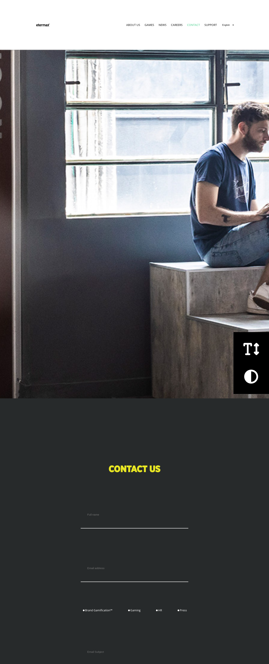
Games (149, 25)
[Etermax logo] (43, 24)
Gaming (135, 610)
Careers (177, 25)
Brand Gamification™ (99, 610)
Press (183, 610)
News (162, 25)
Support (210, 25)
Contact (193, 25)
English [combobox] (226, 25)
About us (133, 25)
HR (160, 610)
